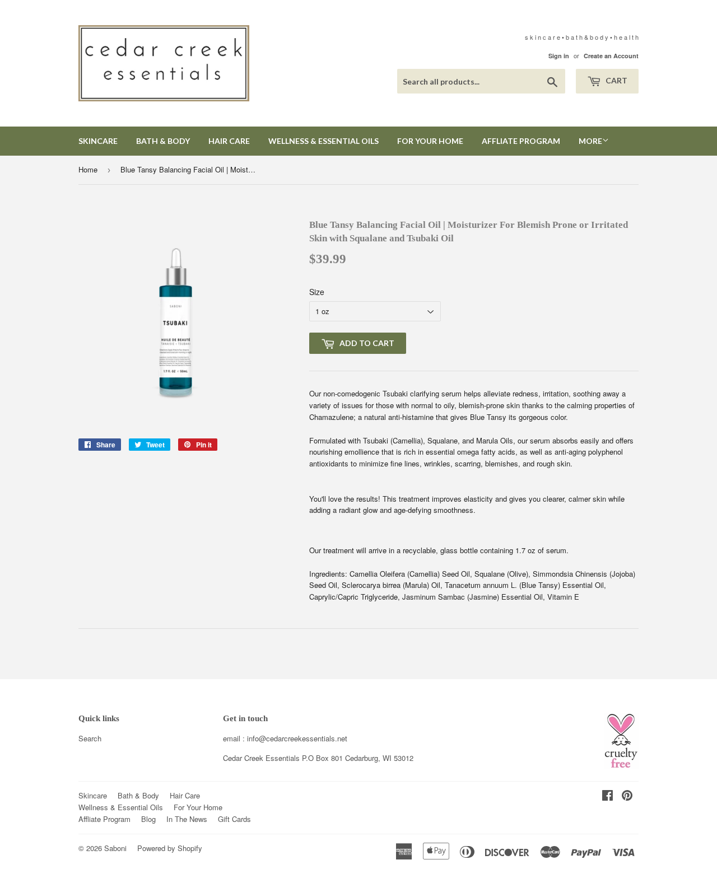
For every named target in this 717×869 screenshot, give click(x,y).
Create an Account (611, 56)
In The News (186, 819)
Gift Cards (234, 819)
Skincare (98, 141)
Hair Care (229, 141)
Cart (615, 80)
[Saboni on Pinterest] (627, 796)
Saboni (115, 848)
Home (87, 169)
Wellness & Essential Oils (323, 141)
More (590, 141)
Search (89, 738)
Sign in (558, 56)
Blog (148, 819)
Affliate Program (521, 141)
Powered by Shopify (169, 848)
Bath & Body (163, 141)
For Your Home (430, 141)
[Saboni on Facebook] (607, 796)
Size (316, 291)
